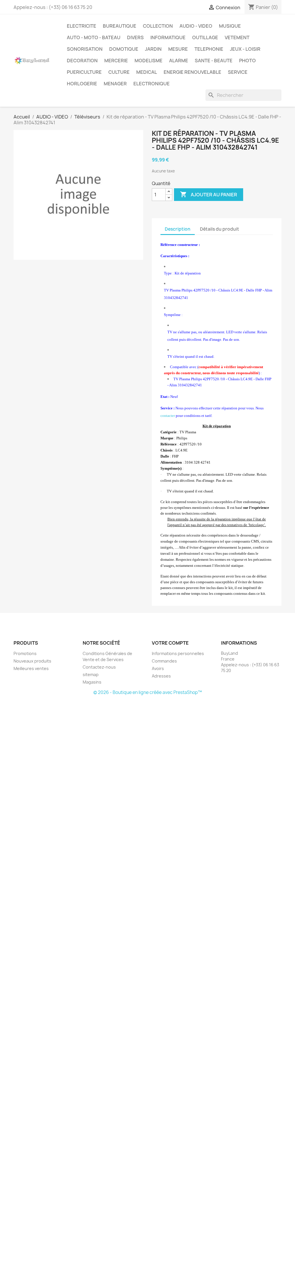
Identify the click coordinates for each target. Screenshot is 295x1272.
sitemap (91, 674)
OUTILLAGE (205, 37)
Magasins (92, 682)
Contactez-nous (99, 667)
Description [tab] (177, 229)
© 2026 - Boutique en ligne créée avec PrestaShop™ (147, 692)
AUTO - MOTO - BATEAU (93, 37)
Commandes (164, 661)
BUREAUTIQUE (119, 26)
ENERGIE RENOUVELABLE (192, 72)
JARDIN (153, 49)
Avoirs (158, 668)
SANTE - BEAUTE (213, 60)
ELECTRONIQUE (151, 83)
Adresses (161, 676)
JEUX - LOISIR (245, 49)
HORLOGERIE (82, 83)
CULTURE (119, 72)
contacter (167, 415)
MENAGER (115, 83)
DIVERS (135, 37)
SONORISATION (85, 49)
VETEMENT (237, 37)
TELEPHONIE (208, 49)
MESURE (178, 49)
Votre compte (170, 643)
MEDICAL (146, 72)
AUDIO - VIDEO (195, 26)
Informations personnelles (178, 653)
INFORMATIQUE (168, 37)
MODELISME (148, 60)
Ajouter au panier (208, 194)
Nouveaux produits (32, 661)
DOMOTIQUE (123, 49)
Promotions (25, 653)
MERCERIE (116, 60)
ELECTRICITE (81, 26)
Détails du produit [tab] (219, 229)
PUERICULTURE (84, 72)
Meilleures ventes (31, 668)
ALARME (178, 60)
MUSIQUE (230, 26)
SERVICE (237, 72)
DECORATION (82, 60)
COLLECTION (158, 26)
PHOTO (247, 60)
